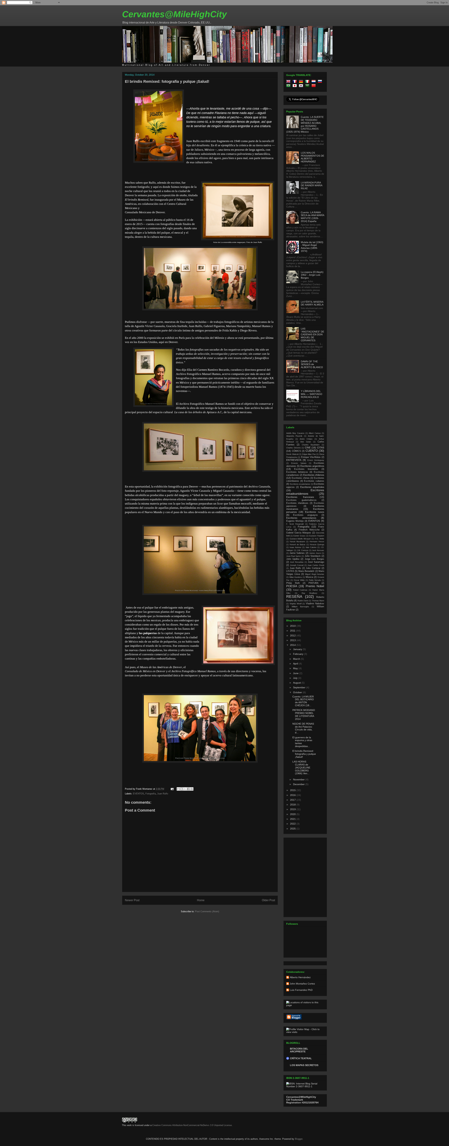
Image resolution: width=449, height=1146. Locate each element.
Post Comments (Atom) (207, 911)
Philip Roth (293, 583)
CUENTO (312, 450)
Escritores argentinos (312, 466)
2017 (293, 799)
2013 (293, 640)
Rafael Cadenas (300, 590)
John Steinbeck (313, 556)
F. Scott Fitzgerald (295, 524)
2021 (293, 819)
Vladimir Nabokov (315, 603)
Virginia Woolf (295, 604)
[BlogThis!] (181, 789)
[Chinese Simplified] (314, 86)
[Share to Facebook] (188, 789)
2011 (293, 630)
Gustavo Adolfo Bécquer (300, 539)
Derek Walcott (292, 454)
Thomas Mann (318, 601)
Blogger (298, 1139)
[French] (295, 82)
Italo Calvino (311, 547)
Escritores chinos (301, 478)
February (298, 654)
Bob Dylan (305, 442)
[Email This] (178, 789)
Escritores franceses (300, 497)
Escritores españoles (312, 487)
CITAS (320, 447)
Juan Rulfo (162, 793)
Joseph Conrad (296, 565)
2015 (293, 790)
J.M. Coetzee (302, 550)
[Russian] (320, 82)
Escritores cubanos (314, 481)
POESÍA (291, 586)
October (298, 692)
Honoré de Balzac (298, 544)
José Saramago (316, 562)
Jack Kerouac (318, 550)
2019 (293, 809)
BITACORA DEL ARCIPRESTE (299, 1050)
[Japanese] (295, 86)
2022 (293, 823)
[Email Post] (172, 789)
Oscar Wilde (299, 580)
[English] (289, 82)
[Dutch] (314, 82)
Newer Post (132, 900)
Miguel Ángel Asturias (314, 574)
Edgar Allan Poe (309, 454)
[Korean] (301, 86)
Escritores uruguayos (305, 515)
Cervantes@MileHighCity (174, 14)
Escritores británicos (297, 472)
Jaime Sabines (297, 553)
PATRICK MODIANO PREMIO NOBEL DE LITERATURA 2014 (303, 714)
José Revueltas (297, 562)
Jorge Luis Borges (314, 559)
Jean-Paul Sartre (293, 556)
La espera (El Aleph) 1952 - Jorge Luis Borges (312, 275)
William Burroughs (300, 607)
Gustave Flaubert (316, 536)
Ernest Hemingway (315, 460)
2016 (293, 795)
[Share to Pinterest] (191, 789)
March (297, 658)
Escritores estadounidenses (305, 492)
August (297, 682)
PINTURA (314, 583)
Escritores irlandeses (297, 503)
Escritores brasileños (306, 469)
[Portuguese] (289, 86)
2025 (293, 828)
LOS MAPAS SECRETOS (304, 1065)
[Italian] (308, 82)
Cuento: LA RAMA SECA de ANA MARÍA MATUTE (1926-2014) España (312, 217)
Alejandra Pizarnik (294, 436)
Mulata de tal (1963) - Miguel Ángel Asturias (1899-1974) (312, 246)
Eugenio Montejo (295, 521)
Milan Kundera (295, 577)
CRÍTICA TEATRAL (301, 1058)
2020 (293, 814)
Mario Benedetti (306, 571)
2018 (293, 804)
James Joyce (315, 553)
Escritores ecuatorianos (300, 484)
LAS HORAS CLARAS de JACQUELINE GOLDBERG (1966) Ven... (301, 767)
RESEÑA (294, 596)
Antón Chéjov (306, 439)
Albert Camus (315, 433)
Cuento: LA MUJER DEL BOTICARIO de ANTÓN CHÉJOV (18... (303, 701)
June (296, 673)
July (295, 678)
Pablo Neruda (315, 580)
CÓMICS (296, 451)
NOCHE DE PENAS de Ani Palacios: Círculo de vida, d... (303, 728)
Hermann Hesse (317, 541)
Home (201, 900)
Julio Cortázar (313, 568)
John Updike (292, 559)
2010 (293, 625)
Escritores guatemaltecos (301, 500)
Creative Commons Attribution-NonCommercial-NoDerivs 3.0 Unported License (192, 1125)
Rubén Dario (302, 601)
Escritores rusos (314, 511)
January (298, 649)
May (296, 668)
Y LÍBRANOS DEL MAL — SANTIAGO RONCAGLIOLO (311, 394)
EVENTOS (138, 793)
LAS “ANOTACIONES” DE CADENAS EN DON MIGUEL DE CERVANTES (312, 334)
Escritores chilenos (313, 474)
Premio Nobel (315, 586)
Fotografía (150, 793)
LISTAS (290, 571)
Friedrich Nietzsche (309, 530)
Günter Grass (299, 536)
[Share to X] (185, 789)
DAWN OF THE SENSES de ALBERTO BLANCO (312, 364)
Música (309, 577)
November (299, 779)
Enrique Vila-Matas (311, 457)
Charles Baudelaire (311, 445)
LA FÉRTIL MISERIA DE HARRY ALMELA (312, 303)
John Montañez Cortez (302, 983)
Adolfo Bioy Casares (295, 433)
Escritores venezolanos (301, 517)
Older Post (268, 900)
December (299, 784)
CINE (308, 447)
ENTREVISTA (293, 460)
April (296, 663)
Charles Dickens (293, 448)
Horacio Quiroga (317, 544)
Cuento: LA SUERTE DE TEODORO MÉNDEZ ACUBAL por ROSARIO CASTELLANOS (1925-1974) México (305, 124)
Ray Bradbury (309, 593)
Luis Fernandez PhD (301, 990)
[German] (301, 82)
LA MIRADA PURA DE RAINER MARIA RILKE (311, 185)
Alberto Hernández (300, 977)
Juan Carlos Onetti (315, 565)
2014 (293, 645)
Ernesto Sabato (298, 463)
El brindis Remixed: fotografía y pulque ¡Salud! (167, 81)
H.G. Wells (319, 539)
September (299, 687)
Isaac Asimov (295, 547)
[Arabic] (308, 86)
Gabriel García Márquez (298, 533)
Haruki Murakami (297, 541)
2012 (293, 635)
